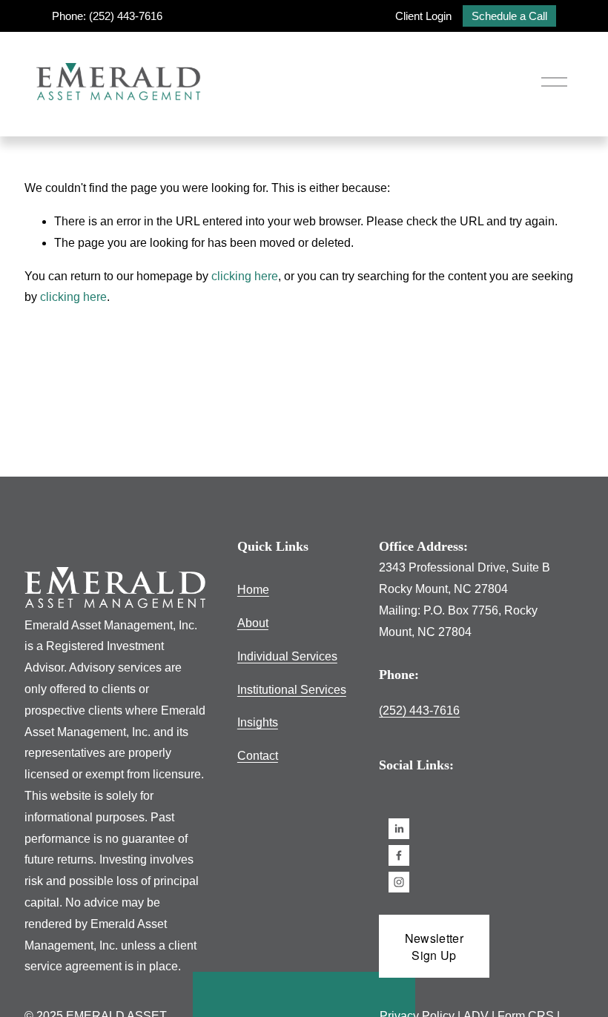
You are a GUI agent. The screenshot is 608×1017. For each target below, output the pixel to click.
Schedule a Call (509, 16)
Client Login (423, 16)
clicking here (244, 276)
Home (253, 589)
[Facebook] (399, 855)
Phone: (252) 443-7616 (107, 16)
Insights (257, 722)
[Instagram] (399, 882)
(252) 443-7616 (419, 710)
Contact (257, 755)
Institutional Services (291, 689)
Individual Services (287, 656)
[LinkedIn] (399, 828)
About (252, 623)
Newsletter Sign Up (434, 947)
